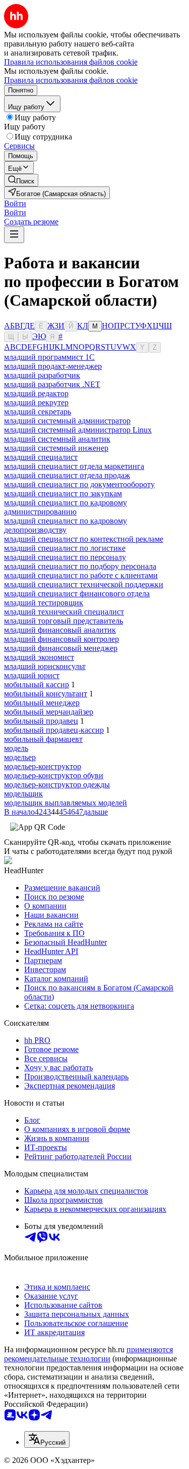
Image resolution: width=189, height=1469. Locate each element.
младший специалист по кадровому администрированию (65, 507)
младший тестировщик (43, 602)
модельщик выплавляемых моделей (65, 802)
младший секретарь (37, 411)
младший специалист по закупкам (63, 493)
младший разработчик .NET (52, 384)
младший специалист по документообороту (79, 484)
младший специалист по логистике (64, 548)
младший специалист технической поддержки (83, 584)
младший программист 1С (49, 357)
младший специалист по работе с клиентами (81, 575)
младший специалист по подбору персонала (80, 566)
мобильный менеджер (42, 702)
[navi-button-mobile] (14, 234)
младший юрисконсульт (45, 666)
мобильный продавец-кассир (54, 730)
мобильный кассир (36, 684)
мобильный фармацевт (43, 739)
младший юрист (31, 675)
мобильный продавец (41, 721)
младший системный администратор (67, 420)
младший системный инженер (56, 448)
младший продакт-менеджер (53, 366)
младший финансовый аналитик (60, 630)
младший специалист (41, 457)
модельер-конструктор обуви (53, 775)
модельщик (23, 793)
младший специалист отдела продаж (67, 475)
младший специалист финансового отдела (77, 593)
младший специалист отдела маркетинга (74, 466)
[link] (21, 180)
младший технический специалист (64, 611)
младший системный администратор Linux (78, 429)
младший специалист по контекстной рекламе (83, 539)
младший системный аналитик (57, 439)
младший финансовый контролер (61, 639)
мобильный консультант (45, 693)
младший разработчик (42, 375)
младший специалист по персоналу (65, 557)
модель (16, 748)
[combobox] (47, 1439)
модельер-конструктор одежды (57, 784)
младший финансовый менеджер (60, 648)
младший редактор (36, 393)
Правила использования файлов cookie (71, 80)
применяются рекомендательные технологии (88, 1354)
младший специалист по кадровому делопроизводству (65, 525)
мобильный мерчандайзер (48, 711)
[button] (15, 203)
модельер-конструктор (42, 766)
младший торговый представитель (63, 621)
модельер (20, 757)
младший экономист (39, 657)
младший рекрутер (36, 402)
